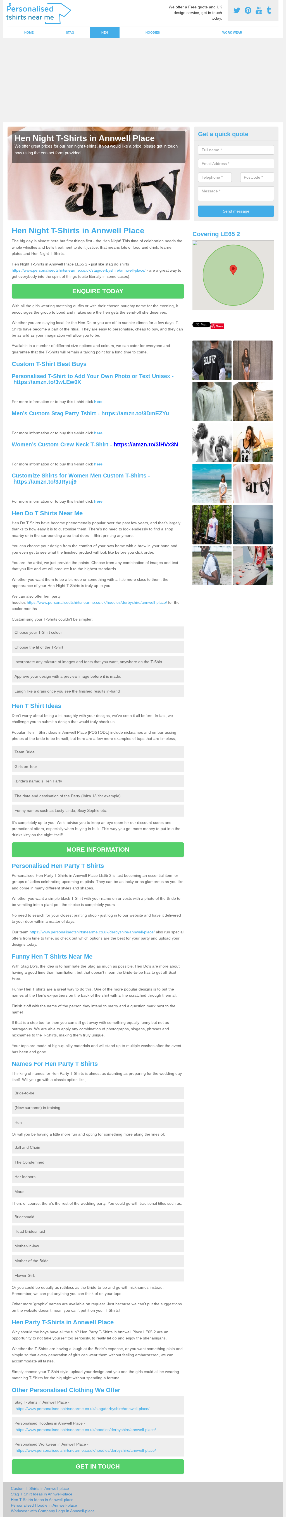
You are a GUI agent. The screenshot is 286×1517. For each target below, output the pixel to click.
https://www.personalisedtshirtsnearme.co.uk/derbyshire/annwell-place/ (92, 932)
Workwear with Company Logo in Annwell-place (53, 1511)
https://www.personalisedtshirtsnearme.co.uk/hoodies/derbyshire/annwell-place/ (97, 602)
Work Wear (232, 32)
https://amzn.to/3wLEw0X (47, 382)
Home (29, 32)
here (98, 401)
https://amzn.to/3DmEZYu (135, 413)
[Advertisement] (143, 80)
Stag (70, 32)
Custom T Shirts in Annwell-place (40, 1488)
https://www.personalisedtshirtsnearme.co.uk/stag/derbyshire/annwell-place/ (79, 270)
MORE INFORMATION (98, 849)
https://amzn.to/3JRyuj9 (45, 482)
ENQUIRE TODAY (97, 291)
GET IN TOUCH (98, 1466)
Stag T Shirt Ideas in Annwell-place (41, 1494)
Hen (104, 32)
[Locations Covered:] (10, 5)
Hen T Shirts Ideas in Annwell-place (42, 1499)
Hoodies (153, 32)
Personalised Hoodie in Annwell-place (44, 1505)
